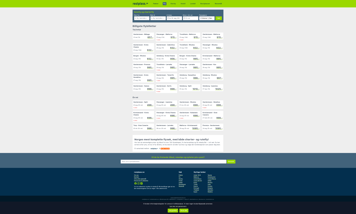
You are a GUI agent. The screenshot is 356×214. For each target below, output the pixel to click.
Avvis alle (184, 210)
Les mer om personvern (178, 206)
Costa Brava (197, 179)
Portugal (196, 188)
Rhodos (210, 182)
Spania (210, 175)
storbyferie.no (210, 199)
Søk (218, 18)
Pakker (156, 4)
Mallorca (196, 177)
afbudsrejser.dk (164, 199)
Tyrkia (195, 184)
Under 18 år (197, 175)
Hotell (183, 4)
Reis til (152, 15)
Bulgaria (210, 188)
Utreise (169, 15)
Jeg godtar (173, 210)
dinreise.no (202, 199)
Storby (173, 4)
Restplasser (205, 4)
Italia (209, 184)
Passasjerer (203, 15)
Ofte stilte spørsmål (140, 179)
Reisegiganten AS (180, 198)
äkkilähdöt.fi (172, 199)
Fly (164, 4)
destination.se (194, 199)
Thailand (196, 190)
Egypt (195, 192)
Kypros (196, 186)
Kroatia (210, 186)
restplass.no (145, 199)
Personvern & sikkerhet (141, 180)
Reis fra (136, 15)
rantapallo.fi (180, 199)
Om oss (136, 175)
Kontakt (136, 177)
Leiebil (193, 4)
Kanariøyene (211, 177)
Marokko (210, 190)
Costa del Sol (198, 180)
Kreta (195, 182)
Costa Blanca (212, 179)
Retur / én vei (187, 15)
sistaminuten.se (154, 199)
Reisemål (218, 4)
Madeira (210, 192)
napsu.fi (186, 199)
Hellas (209, 180)
